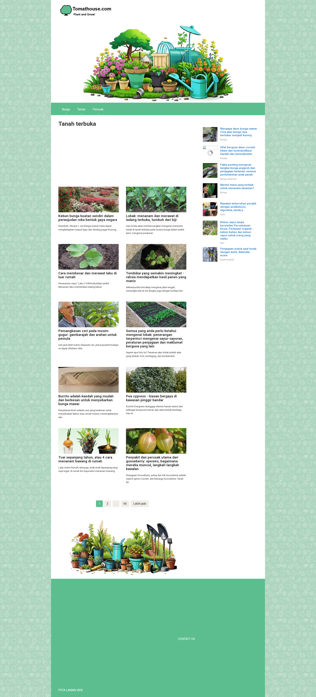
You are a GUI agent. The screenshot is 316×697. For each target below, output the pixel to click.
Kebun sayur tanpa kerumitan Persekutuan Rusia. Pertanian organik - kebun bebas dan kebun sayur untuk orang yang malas (236, 230)
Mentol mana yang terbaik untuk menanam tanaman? (237, 186)
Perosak (98, 109)
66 (125, 503)
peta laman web (70, 690)
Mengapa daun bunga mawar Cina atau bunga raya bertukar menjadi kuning (238, 132)
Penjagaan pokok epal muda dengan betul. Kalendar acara (238, 252)
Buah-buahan (227, 259)
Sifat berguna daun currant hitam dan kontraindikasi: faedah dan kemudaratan (237, 151)
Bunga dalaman (228, 178)
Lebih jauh (139, 503)
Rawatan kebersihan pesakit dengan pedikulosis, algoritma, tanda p (238, 207)
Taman (81, 109)
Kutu (222, 214)
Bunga (66, 109)
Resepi (223, 158)
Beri (222, 242)
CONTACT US (186, 639)
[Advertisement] (122, 157)
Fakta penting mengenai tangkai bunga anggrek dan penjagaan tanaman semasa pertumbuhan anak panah (238, 169)
